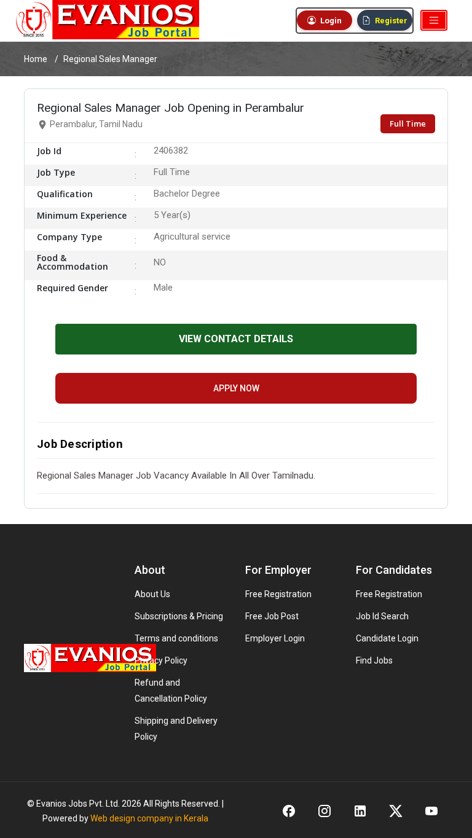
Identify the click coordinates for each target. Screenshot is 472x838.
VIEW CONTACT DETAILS (236, 339)
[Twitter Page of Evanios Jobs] (395, 810)
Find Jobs (374, 660)
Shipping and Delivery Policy (176, 729)
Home (35, 59)
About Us (152, 594)
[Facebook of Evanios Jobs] (288, 810)
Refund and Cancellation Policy (171, 690)
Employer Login (275, 638)
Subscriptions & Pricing (179, 616)
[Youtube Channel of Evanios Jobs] (431, 810)
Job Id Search (382, 616)
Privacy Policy (161, 660)
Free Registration (278, 594)
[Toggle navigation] (434, 20)
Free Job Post (272, 616)
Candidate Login (387, 638)
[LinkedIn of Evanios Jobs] (360, 810)
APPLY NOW (236, 388)
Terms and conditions (176, 638)
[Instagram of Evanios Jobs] (324, 810)
